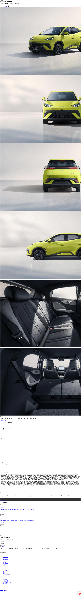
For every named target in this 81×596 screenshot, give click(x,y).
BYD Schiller (5, 570)
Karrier (4, 560)
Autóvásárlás (5, 557)
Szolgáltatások (5, 559)
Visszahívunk (5, 580)
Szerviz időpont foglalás (7, 582)
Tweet (6, 6)
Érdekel (2, 514)
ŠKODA (4, 571)
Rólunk (4, 564)
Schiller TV (5, 562)
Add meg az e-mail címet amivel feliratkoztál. (8, 539)
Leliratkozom (3, 545)
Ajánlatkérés (5, 581)
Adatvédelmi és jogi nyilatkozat (9, 592)
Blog (4, 561)
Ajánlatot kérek (3, 420)
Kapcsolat (5, 579)
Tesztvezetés (5, 583)
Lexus (4, 573)
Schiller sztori (5, 563)
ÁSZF (4, 565)
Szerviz (4, 558)
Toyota (4, 572)
